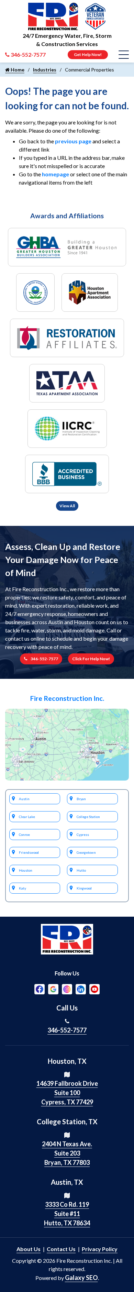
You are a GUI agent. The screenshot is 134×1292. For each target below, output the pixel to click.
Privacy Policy (100, 1249)
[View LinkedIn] (81, 988)
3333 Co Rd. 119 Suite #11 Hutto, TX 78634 (67, 1214)
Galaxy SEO (81, 1277)
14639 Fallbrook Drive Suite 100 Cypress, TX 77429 (67, 1093)
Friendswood (29, 852)
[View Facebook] (39, 988)
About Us (28, 1249)
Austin (24, 799)
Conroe (24, 834)
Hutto (81, 870)
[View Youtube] (94, 988)
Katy (22, 888)
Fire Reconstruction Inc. (67, 698)
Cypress (83, 834)
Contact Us (61, 1249)
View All (67, 505)
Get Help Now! (88, 54)
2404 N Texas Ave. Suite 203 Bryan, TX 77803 (67, 1153)
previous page (73, 141)
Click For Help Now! (91, 658)
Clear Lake (27, 817)
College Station (88, 817)
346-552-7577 (44, 658)
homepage (55, 174)
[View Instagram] (67, 988)
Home (17, 70)
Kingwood (84, 888)
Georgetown (86, 852)
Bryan (81, 799)
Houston (25, 870)
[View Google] (53, 988)
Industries (44, 70)
